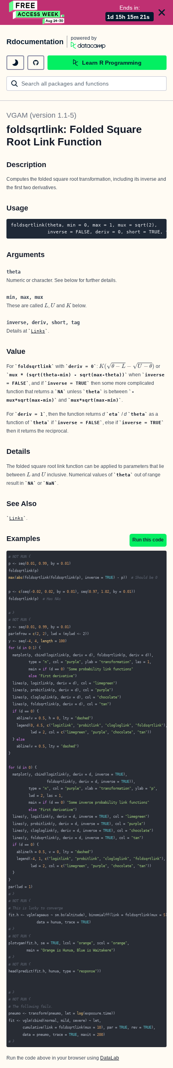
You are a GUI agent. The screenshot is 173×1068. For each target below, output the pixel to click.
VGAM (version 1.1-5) (41, 115)
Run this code (148, 540)
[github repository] (35, 62)
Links (38, 331)
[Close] (162, 12)
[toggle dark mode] (15, 62)
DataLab (109, 1058)
